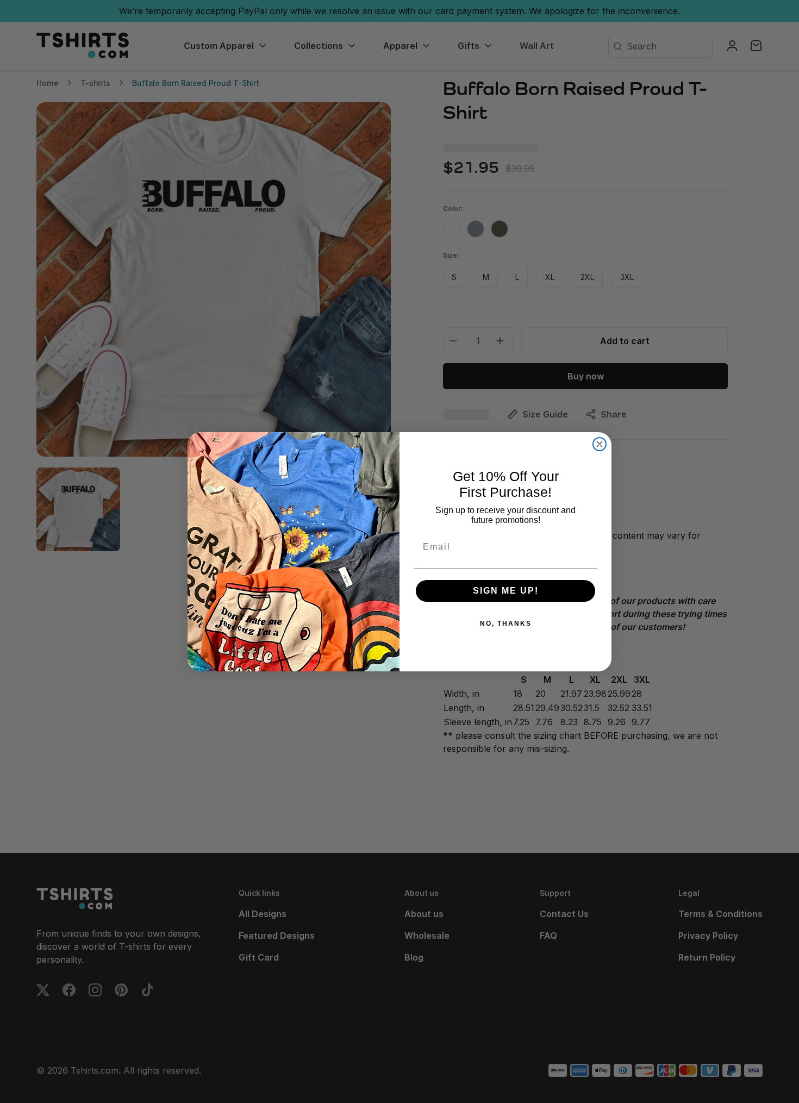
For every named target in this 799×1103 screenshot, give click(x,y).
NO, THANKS (506, 623)
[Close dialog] (599, 444)
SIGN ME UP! (506, 590)
